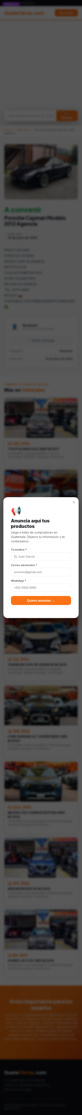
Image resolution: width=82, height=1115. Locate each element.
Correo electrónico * (24, 565)
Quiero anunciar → (41, 600)
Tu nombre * (19, 549)
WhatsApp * (18, 580)
